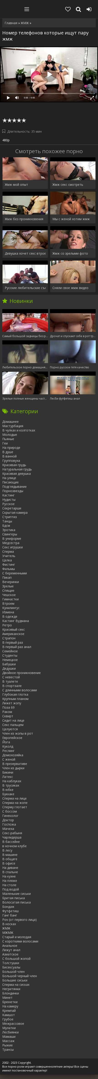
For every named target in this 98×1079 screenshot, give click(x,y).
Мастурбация (12, 426)
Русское (8, 504)
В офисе (8, 863)
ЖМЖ (6, 928)
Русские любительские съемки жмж (25, 288)
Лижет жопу (11, 703)
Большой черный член (19, 976)
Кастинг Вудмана (15, 621)
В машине (10, 854)
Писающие (10, 482)
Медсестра (10, 543)
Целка (7, 560)
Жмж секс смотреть (67, 184)
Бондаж (8, 906)
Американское (13, 634)
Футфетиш (10, 911)
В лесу (7, 850)
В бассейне (11, 841)
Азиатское (10, 954)
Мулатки (9, 1028)
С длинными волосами (19, 690)
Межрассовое (13, 1023)
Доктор (8, 820)
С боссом (9, 811)
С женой (8, 759)
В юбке (7, 789)
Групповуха (11, 460)
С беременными (14, 573)
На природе (11, 447)
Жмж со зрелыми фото (70, 253)
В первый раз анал (16, 647)
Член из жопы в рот (17, 733)
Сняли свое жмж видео (70, 288)
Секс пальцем (12, 725)
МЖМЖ (7, 932)
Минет (7, 997)
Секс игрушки (12, 547)
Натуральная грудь (17, 469)
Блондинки (10, 993)
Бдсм (6, 525)
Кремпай (9, 1010)
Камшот (8, 1015)
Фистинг (8, 564)
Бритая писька (13, 898)
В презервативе (14, 763)
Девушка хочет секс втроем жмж (25, 253)
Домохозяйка (12, 755)
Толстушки (10, 963)
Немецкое (10, 660)
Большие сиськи (14, 980)
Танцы (7, 521)
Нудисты (8, 499)
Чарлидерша (11, 837)
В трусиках (10, 785)
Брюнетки (10, 1002)
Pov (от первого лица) (19, 919)
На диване (10, 867)
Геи (5, 443)
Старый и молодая (16, 937)
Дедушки (9, 668)
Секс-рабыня (12, 833)
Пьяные (8, 439)
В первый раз (12, 642)
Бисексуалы (11, 967)
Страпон (8, 638)
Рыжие (7, 1045)
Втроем (8, 603)
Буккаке (8, 794)
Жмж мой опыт (16, 184)
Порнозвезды (12, 491)
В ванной (9, 456)
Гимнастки (10, 599)
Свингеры (9, 534)
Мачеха (8, 828)
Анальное (9, 945)
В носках (9, 924)
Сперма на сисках (15, 984)
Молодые (9, 434)
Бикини (7, 772)
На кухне (9, 876)
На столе (9, 885)
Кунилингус (11, 608)
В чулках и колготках (18, 430)
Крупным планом (15, 699)
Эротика (8, 530)
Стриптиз (9, 517)
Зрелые (8, 586)
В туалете (10, 681)
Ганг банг (9, 915)
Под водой (10, 889)
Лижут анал (11, 950)
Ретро (7, 625)
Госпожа (9, 824)
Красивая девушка (16, 473)
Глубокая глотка (15, 694)
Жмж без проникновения (24, 219)
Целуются (10, 729)
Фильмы (8, 569)
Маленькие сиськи (16, 893)
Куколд (7, 746)
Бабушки (9, 664)
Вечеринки (10, 582)
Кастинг (8, 495)
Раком (7, 712)
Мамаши (8, 1036)
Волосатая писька (16, 902)
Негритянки (11, 989)
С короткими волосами (20, 941)
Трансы (8, 1049)
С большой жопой (16, 958)
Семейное (10, 651)
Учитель (8, 556)
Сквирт (7, 716)
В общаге (9, 859)
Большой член (13, 971)
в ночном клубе (14, 846)
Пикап (7, 577)
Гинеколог (10, 815)
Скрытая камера (15, 512)
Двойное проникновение (21, 673)
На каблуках (11, 781)
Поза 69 (8, 707)
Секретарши (11, 508)
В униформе (11, 538)
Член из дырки (13, 768)
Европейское (12, 738)
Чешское (9, 595)
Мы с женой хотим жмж (71, 219)
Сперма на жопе (15, 802)
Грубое (7, 1019)
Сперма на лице (14, 798)
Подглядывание (14, 486)
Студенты (9, 655)
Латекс (7, 776)
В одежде (9, 616)
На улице (9, 478)
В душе (7, 452)
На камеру (10, 1006)
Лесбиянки (10, 1032)
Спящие (8, 590)
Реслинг (8, 751)
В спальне (10, 872)
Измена (8, 612)
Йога (6, 742)
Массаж (8, 1041)
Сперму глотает (14, 807)
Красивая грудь (14, 465)
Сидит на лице (13, 720)
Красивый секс (13, 629)
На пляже (9, 880)
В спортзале (12, 686)
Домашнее (10, 421)
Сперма (8, 551)
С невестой (11, 677)
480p (6, 140)
